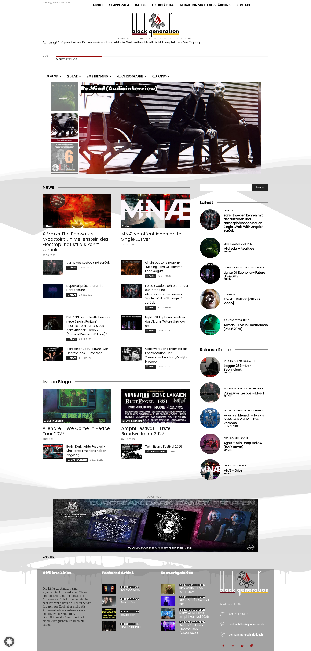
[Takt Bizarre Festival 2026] (131, 451)
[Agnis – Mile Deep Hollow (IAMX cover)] (210, 444)
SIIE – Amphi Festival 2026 (194, 602)
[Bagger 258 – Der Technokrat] (210, 367)
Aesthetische (130, 590)
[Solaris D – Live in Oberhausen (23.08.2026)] (168, 626)
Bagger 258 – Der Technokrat (237, 367)
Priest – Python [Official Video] (242, 301)
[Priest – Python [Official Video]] (210, 299)
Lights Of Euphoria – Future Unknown (244, 274)
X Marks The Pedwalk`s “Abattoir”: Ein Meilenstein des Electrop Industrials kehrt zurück (75, 242)
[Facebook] (223, 646)
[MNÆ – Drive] (210, 469)
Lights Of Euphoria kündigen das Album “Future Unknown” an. (166, 321)
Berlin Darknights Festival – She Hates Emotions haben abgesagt (86, 450)
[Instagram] (233, 646)
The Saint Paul (130, 627)
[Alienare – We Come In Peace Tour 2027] (77, 406)
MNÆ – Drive (233, 470)
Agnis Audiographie (236, 438)
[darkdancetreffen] (155, 525)
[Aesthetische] (109, 589)
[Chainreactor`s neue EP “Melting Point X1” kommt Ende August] (131, 267)
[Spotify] (252, 646)
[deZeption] (109, 613)
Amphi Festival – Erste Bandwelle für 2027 (146, 431)
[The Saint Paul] (109, 626)
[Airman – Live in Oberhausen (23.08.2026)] (210, 324)
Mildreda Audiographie (238, 244)
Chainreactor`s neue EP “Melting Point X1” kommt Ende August (163, 266)
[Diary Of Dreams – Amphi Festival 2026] (168, 613)
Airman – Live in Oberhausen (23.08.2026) (246, 327)
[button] (9, 641)
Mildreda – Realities (239, 248)
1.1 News (48, 226)
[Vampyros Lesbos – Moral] (210, 392)
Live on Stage (57, 382)
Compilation (231, 426)
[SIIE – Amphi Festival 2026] (168, 601)
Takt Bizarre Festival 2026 (163, 446)
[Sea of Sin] (109, 601)
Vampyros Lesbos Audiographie (243, 388)
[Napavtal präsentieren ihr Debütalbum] (53, 291)
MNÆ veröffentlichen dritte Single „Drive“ (151, 236)
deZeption (127, 615)
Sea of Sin (127, 602)
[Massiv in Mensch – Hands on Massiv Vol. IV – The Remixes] (210, 418)
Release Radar (215, 350)
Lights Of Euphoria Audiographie (244, 268)
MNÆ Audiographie (235, 466)
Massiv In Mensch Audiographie (244, 410)
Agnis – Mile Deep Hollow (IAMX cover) (243, 445)
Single (228, 372)
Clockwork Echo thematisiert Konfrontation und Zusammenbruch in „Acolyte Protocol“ (166, 355)
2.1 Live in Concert (53, 421)
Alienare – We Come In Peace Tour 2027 (76, 431)
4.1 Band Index (129, 587)
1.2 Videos (229, 294)
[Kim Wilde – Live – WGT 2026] (168, 589)
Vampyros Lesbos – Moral (244, 393)
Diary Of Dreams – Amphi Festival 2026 (194, 615)
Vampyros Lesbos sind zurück (88, 262)
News (48, 187)
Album (227, 251)
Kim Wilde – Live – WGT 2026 (192, 590)
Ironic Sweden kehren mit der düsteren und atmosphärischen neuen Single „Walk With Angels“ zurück (166, 294)
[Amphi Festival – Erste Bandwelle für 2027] (155, 406)
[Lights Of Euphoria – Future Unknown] (210, 273)
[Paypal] (242, 646)
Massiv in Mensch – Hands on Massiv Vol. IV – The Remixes (244, 419)
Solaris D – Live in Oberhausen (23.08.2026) (191, 629)
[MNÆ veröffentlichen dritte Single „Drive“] (155, 211)
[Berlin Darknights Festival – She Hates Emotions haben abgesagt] (53, 451)
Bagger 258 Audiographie (240, 361)
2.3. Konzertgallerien (237, 320)
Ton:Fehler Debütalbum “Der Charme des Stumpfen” (87, 351)
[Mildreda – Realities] (210, 248)
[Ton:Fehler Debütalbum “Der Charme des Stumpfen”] (53, 354)
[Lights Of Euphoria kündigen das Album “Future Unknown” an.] (131, 322)
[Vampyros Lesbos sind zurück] (53, 267)
